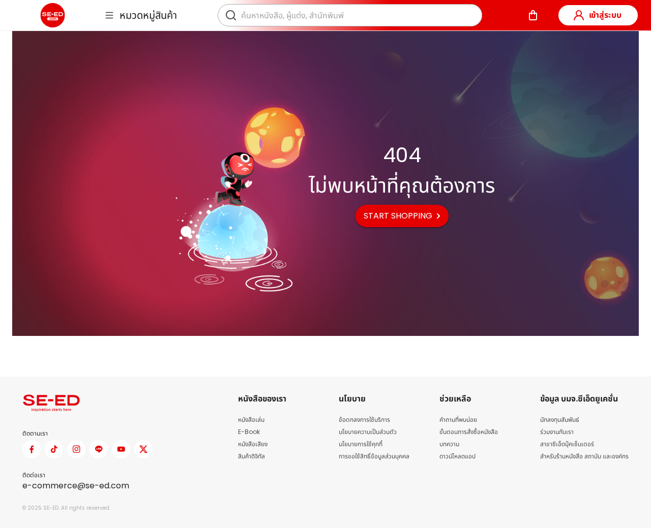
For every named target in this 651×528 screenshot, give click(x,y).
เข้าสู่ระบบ (605, 15)
